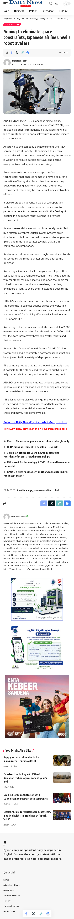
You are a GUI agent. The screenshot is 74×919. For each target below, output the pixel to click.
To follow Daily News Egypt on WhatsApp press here (35, 422)
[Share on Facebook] (11, 52)
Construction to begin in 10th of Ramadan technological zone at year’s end (25, 778)
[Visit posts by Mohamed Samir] (6, 517)
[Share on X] (17, 52)
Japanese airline (42, 490)
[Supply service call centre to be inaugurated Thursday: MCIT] (62, 760)
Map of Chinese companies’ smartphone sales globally (38, 441)
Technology (12, 24)
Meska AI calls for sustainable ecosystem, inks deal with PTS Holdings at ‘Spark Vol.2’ (27, 815)
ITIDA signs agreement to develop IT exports (32, 446)
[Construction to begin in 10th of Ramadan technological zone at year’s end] (62, 777)
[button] (6, 3)
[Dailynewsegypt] (25, 3)
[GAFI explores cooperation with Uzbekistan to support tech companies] (62, 798)
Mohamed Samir (19, 60)
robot (56, 490)
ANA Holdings (24, 490)
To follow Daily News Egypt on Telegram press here (35, 428)
